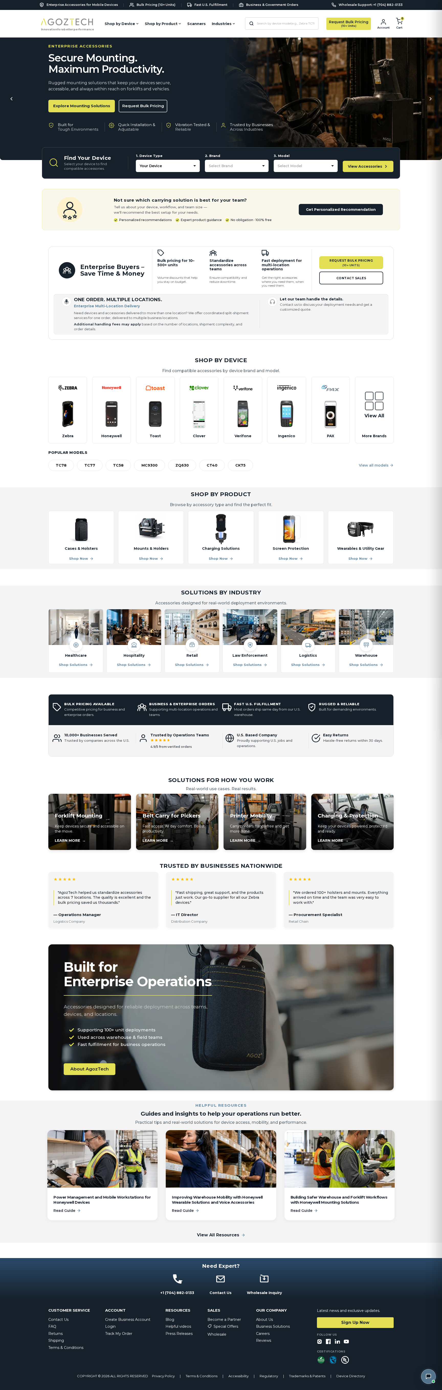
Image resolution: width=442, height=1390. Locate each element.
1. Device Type (149, 156)
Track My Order (118, 1333)
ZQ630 (182, 465)
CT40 (212, 465)
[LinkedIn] (337, 1342)
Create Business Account (127, 1319)
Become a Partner (224, 1319)
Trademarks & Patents (307, 1376)
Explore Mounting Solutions (81, 105)
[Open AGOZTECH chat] (428, 1376)
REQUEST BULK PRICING (351, 263)
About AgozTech (89, 1068)
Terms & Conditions (65, 1347)
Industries (221, 23)
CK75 (240, 465)
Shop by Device (120, 23)
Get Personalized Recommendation (341, 209)
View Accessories (365, 166)
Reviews (263, 1340)
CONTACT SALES (351, 278)
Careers (263, 1333)
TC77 (89, 465)
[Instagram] (319, 1342)
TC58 (118, 465)
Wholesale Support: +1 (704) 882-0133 (371, 5)
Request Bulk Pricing (143, 105)
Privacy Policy (163, 1376)
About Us (264, 1319)
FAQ (52, 1326)
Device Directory (350, 1376)
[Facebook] (328, 1342)
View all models (374, 465)
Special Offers (226, 1326)
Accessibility (238, 1376)
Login (110, 1326)
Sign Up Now (355, 1322)
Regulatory (269, 1376)
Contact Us (58, 1319)
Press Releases (179, 1333)
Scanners (196, 23)
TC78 (61, 465)
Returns (55, 1333)
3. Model (282, 156)
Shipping (56, 1340)
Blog (169, 1319)
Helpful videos (178, 1326)
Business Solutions (273, 1326)
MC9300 (149, 465)
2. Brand (212, 156)
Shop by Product (161, 23)
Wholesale (216, 1334)
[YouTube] (346, 1342)
